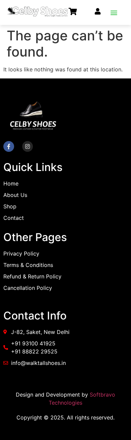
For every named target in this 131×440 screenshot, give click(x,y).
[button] (113, 12)
